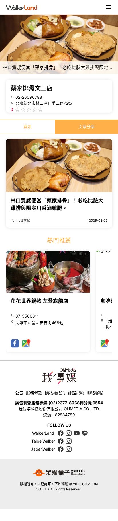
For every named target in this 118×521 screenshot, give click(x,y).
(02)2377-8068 (64, 402)
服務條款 (34, 392)
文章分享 (86, 126)
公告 (19, 392)
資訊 (27, 126)
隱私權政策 (55, 392)
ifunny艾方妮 (20, 221)
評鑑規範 (76, 392)
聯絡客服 (95, 392)
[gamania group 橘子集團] (59, 473)
